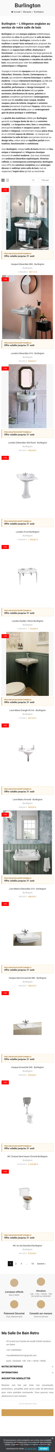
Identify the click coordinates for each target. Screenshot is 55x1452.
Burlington (28, 268)
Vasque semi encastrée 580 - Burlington (27, 978)
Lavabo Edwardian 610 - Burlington (27, 353)
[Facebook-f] (21, 1421)
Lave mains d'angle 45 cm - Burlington (27, 710)
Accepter (43, 1449)
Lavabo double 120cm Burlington (27, 621)
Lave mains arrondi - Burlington (27, 799)
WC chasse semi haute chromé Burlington (27, 1156)
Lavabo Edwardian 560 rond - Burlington (27, 442)
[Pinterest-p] (27, 1421)
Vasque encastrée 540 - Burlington (27, 1067)
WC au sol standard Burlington (27, 1245)
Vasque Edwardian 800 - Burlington (27, 264)
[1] (27, 1412)
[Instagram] (34, 1421)
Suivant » (41, 1263)
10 (32, 1263)
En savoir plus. (31, 1449)
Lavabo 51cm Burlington (27, 532)
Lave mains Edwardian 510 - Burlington (27, 889)
